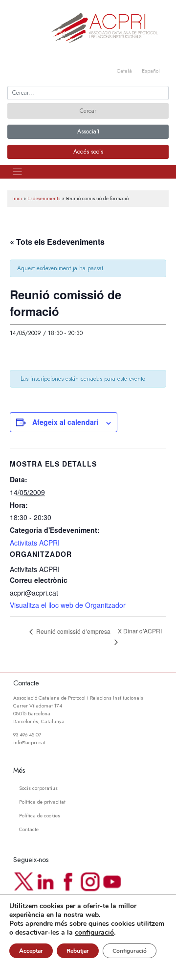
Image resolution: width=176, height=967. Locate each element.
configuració (94, 932)
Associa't (88, 131)
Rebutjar (77, 951)
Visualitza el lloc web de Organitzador (68, 605)
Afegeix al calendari (65, 422)
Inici (17, 198)
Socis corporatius (38, 788)
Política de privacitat (42, 802)
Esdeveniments (44, 198)
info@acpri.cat (29, 742)
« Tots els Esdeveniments (57, 241)
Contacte (29, 829)
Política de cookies (39, 815)
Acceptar (31, 951)
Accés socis (88, 151)
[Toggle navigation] (17, 172)
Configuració (129, 951)
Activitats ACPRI (35, 543)
